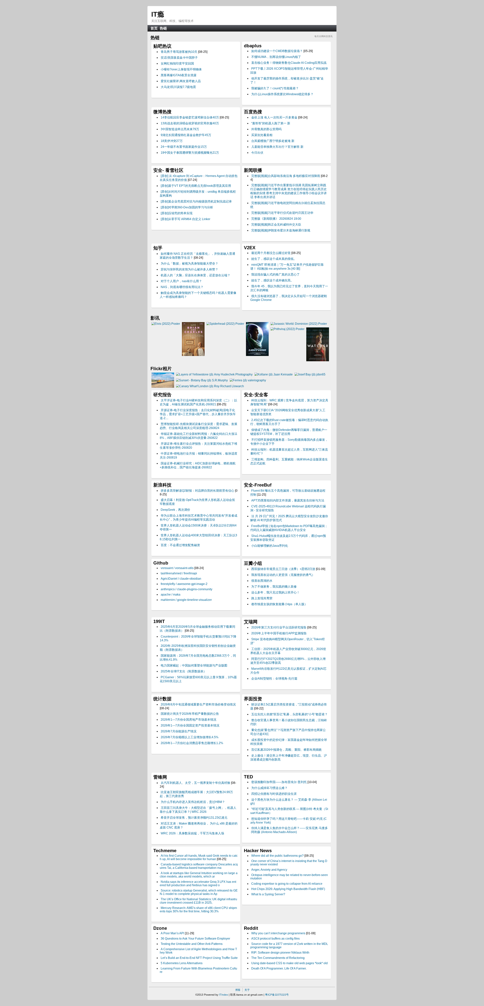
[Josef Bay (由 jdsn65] (310, 374)
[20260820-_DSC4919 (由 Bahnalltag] (162, 386)
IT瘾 (157, 14)
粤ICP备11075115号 (277, 994)
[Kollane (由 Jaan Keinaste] (273, 374)
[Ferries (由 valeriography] (248, 380)
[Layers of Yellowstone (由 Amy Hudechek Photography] (214, 374)
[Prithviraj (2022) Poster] (287, 329)
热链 (163, 28)
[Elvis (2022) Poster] (165, 323)
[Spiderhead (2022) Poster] (225, 323)
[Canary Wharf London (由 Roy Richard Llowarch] (210, 386)
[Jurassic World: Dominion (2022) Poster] (299, 323)
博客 (237, 989)
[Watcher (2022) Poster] (317, 360)
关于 (247, 989)
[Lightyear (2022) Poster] (257, 355)
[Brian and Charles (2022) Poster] (193, 355)
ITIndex (223, 994)
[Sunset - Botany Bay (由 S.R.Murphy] (202, 380)
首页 (154, 28)
